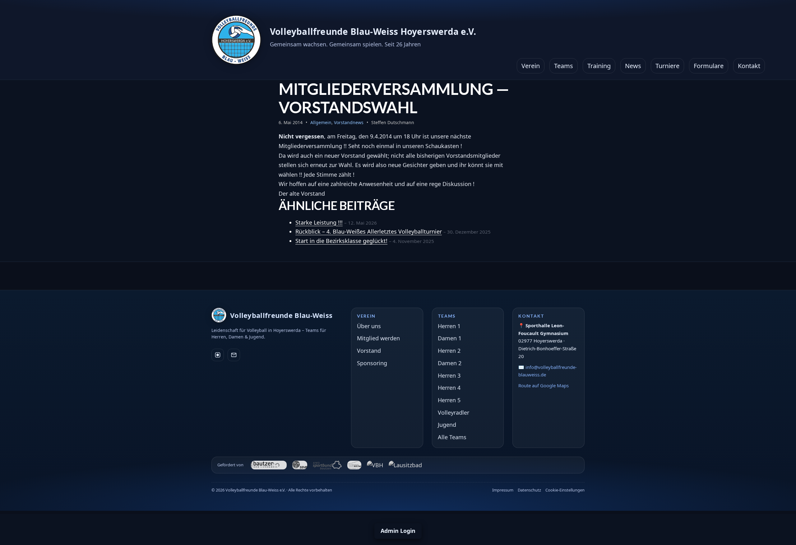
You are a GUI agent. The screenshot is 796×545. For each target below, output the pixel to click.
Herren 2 (449, 350)
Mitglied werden (378, 338)
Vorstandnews (348, 122)
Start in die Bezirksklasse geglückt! (341, 241)
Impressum (502, 490)
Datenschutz (529, 490)
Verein (530, 66)
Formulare (709, 66)
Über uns (369, 326)
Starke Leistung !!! (319, 222)
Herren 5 (449, 400)
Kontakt (749, 66)
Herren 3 (449, 375)
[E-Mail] (234, 355)
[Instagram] (217, 355)
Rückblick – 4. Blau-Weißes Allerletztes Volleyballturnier (368, 231)
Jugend (447, 424)
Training (599, 66)
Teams (563, 66)
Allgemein (320, 122)
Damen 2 (449, 363)
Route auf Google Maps (543, 385)
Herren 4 (449, 387)
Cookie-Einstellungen (565, 490)
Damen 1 (449, 338)
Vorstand (369, 350)
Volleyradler (453, 412)
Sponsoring (372, 363)
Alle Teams (452, 437)
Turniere (667, 66)
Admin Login (398, 530)
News (633, 66)
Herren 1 (449, 326)
